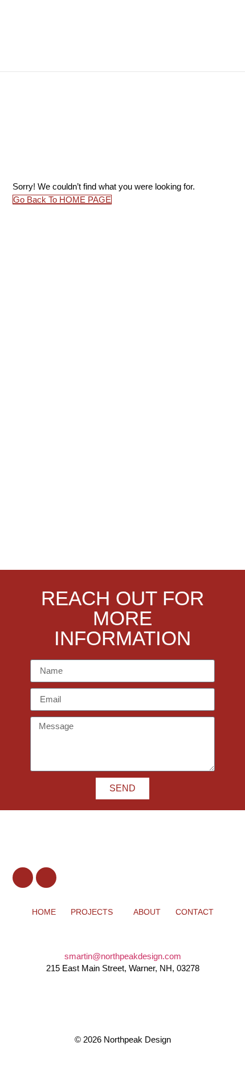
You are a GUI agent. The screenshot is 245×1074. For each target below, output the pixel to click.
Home (44, 912)
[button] (203, 36)
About (147, 912)
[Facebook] (23, 877)
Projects (92, 912)
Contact (194, 912)
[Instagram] (46, 877)
